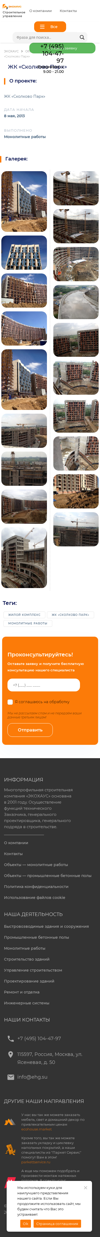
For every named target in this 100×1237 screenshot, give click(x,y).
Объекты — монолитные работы (36, 864)
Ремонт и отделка (21, 992)
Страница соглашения (57, 1224)
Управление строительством (33, 970)
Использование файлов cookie (34, 897)
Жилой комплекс (24, 615)
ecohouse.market (36, 1129)
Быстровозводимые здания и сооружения (46, 926)
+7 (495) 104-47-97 (39, 1039)
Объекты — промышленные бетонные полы (47, 875)
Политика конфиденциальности (36, 886)
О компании (40, 11)
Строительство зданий (27, 959)
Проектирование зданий (29, 981)
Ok (25, 1224)
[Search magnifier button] (82, 37)
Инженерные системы (26, 1003)
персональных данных (29, 707)
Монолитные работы (27, 623)
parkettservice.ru (35, 1162)
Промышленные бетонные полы (36, 937)
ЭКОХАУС (11, 51)
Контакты (68, 11)
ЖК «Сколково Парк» (70, 615)
